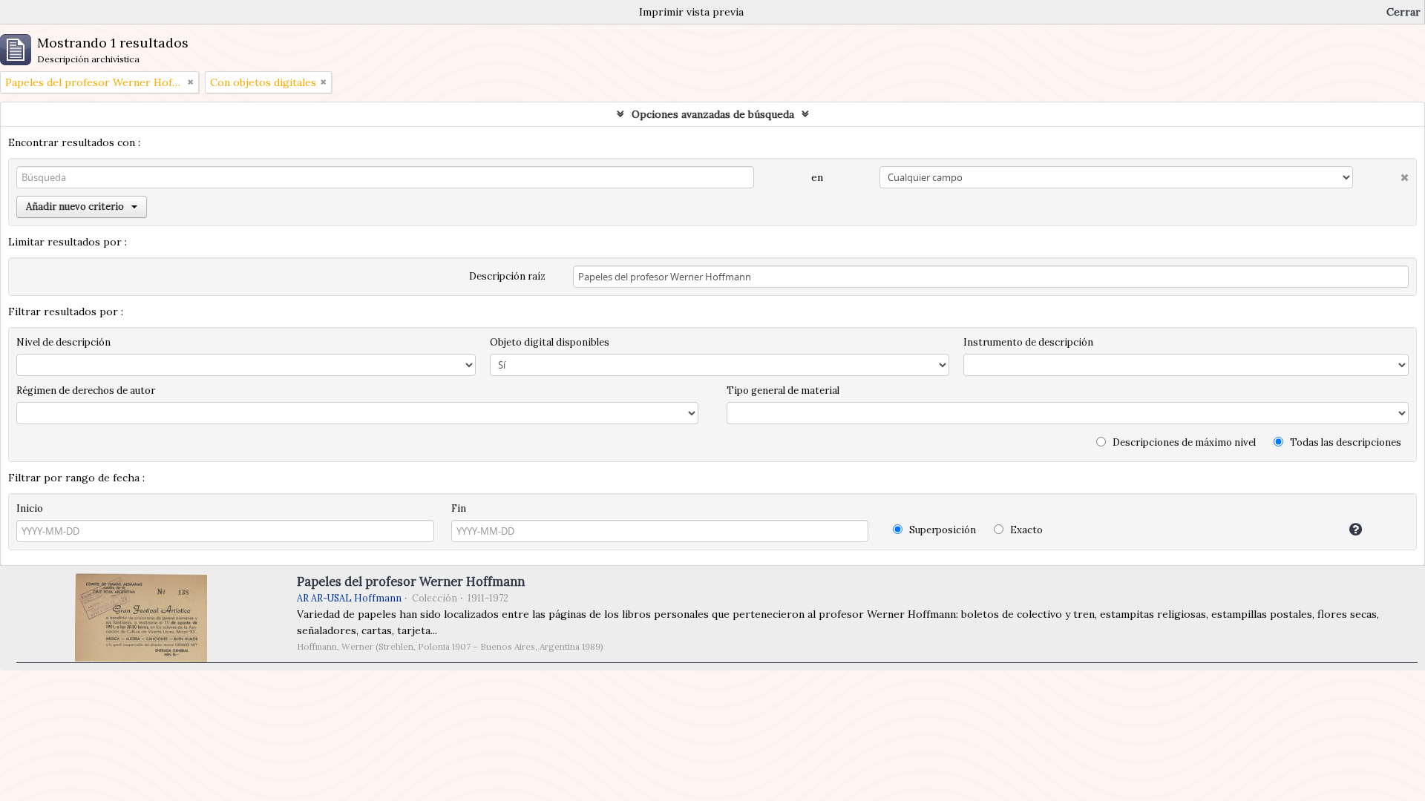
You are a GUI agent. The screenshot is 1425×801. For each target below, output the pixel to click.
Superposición (941, 530)
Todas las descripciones (1344, 442)
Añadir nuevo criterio (75, 206)
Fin (458, 508)
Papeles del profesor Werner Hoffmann (411, 581)
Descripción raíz (507, 276)
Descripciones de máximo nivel (1183, 442)
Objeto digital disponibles (549, 342)
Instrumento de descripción (1028, 342)
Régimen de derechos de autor (85, 390)
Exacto (1025, 530)
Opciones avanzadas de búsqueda (713, 114)
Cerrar (1403, 12)
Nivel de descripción (63, 342)
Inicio (29, 508)
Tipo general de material (783, 390)
